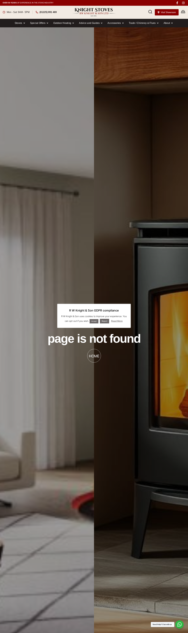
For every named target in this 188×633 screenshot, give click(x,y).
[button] (20, 23)
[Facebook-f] (177, 3)
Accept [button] (94, 321)
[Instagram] (183, 3)
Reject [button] (104, 321)
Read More (117, 320)
